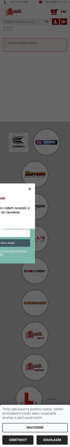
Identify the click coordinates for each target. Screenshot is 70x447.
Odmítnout (18, 440)
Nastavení (35, 427)
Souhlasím (52, 440)
